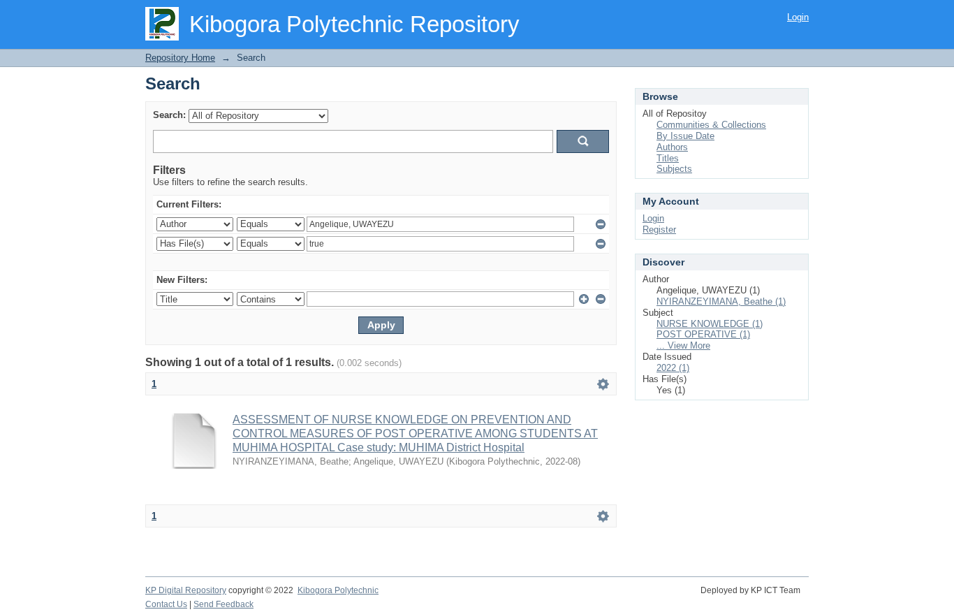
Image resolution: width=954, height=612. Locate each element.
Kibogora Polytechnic (338, 590)
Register (659, 229)
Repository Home (180, 57)
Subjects (674, 168)
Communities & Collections (711, 124)
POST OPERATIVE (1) (703, 334)
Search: (169, 115)
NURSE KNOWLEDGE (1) (709, 324)
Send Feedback (223, 604)
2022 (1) (672, 368)
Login (798, 17)
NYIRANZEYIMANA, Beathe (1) (721, 301)
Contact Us (166, 604)
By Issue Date (685, 136)
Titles (667, 158)
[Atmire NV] (808, 598)
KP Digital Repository (185, 590)
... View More (683, 345)
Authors (672, 147)
